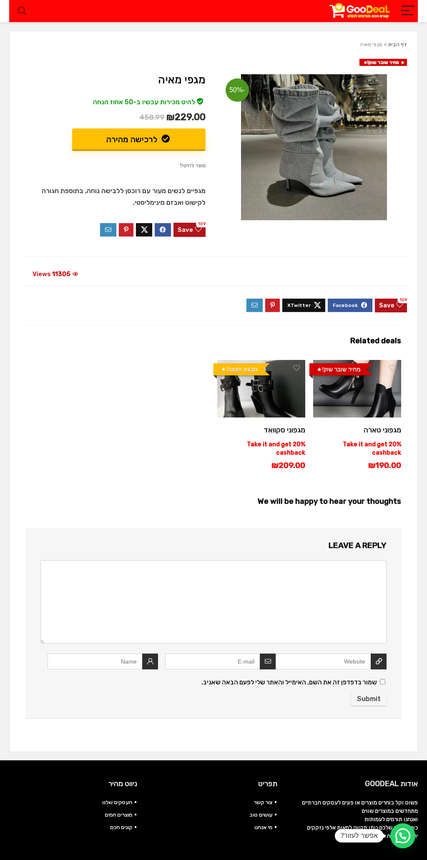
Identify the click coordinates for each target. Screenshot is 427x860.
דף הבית (397, 45)
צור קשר (263, 802)
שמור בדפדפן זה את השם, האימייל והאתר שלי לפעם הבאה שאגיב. (289, 682)
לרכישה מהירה (132, 139)
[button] (402, 835)
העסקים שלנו (117, 802)
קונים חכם (121, 827)
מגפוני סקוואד (284, 430)
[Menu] (408, 11)
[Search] (22, 11)
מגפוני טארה (382, 430)
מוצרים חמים (118, 815)
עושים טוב (260, 815)
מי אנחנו (263, 827)
